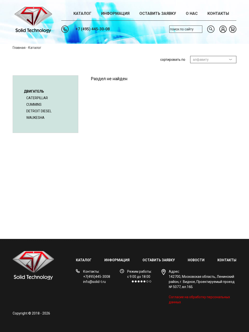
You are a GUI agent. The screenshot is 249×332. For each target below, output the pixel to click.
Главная (19, 48)
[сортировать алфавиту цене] (213, 59)
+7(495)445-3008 (96, 277)
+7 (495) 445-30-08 (92, 29)
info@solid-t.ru (94, 282)
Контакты (218, 13)
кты (232, 260)
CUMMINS (34, 104)
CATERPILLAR (37, 98)
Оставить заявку (157, 13)
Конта (223, 260)
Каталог (82, 13)
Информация (115, 13)
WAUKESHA (35, 118)
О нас (192, 13)
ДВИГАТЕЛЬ (34, 91)
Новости (196, 260)
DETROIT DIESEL (39, 111)
